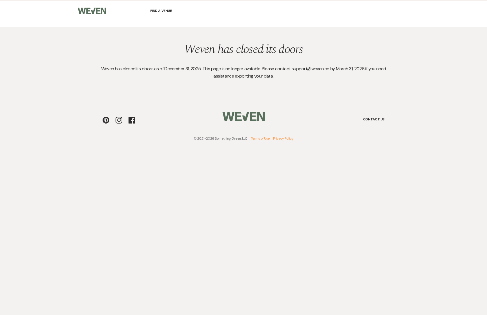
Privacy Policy (283, 138)
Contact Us (373, 119)
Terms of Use (260, 138)
